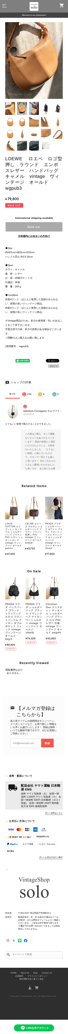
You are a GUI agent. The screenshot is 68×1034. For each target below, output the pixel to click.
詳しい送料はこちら (53, 813)
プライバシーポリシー (37, 976)
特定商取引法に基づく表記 (31, 979)
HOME (13, 973)
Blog (35, 973)
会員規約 (19, 976)
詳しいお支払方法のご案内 (50, 857)
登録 (47, 743)
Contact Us (47, 973)
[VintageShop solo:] (34, 888)
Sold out (34, 227)
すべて (12, 394)
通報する (54, 366)
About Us (25, 973)
